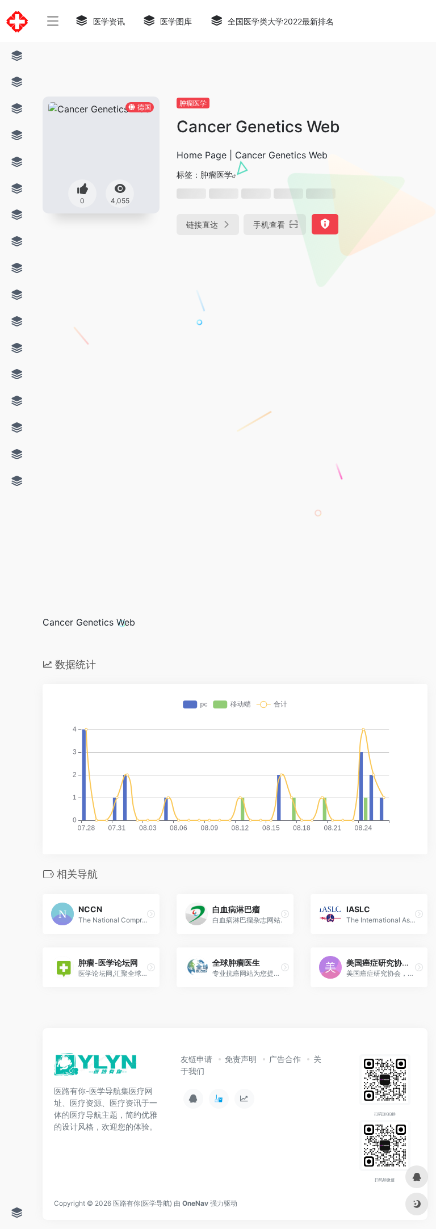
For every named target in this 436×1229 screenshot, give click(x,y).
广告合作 (285, 1059)
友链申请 (196, 1059)
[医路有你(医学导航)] (95, 1067)
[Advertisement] (190, 333)
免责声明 (241, 1059)
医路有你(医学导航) (142, 1203)
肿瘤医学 (193, 103)
